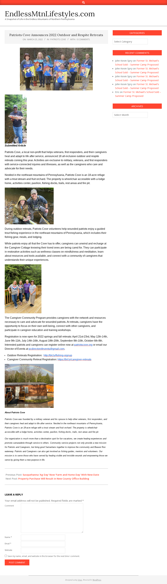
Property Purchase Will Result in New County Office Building (53, 478)
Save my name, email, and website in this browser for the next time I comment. (44, 556)
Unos (80, 579)
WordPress (96, 579)
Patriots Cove (58, 39)
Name (8, 537)
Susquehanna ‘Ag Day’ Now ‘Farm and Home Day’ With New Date (61, 474)
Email (8, 543)
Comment (9, 505)
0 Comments (83, 39)
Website (8, 550)
